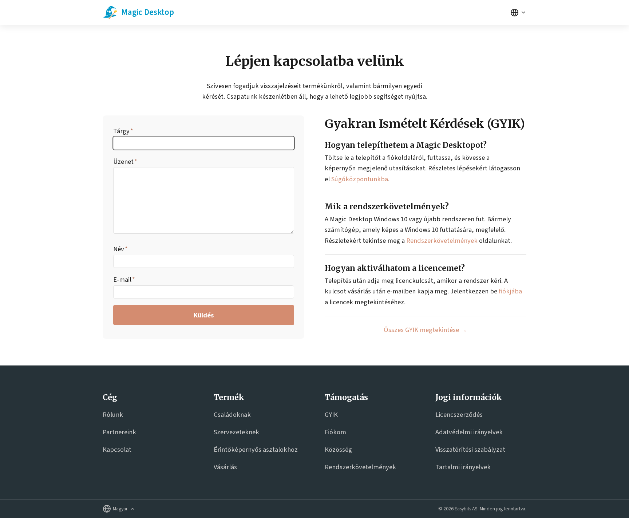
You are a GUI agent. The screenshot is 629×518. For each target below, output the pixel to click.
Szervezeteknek (236, 432)
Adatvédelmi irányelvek (469, 432)
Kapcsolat (117, 449)
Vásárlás (225, 467)
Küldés (204, 315)
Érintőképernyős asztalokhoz (256, 449)
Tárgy (121, 131)
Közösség (338, 449)
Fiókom (335, 432)
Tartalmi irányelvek (463, 467)
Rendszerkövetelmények (442, 240)
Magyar (120, 509)
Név (118, 249)
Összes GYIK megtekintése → (425, 330)
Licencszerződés (459, 414)
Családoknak (232, 414)
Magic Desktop (147, 12)
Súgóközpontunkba (359, 179)
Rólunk (113, 414)
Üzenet (123, 161)
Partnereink (119, 432)
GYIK (331, 414)
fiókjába (510, 291)
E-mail (122, 279)
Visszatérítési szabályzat (470, 449)
